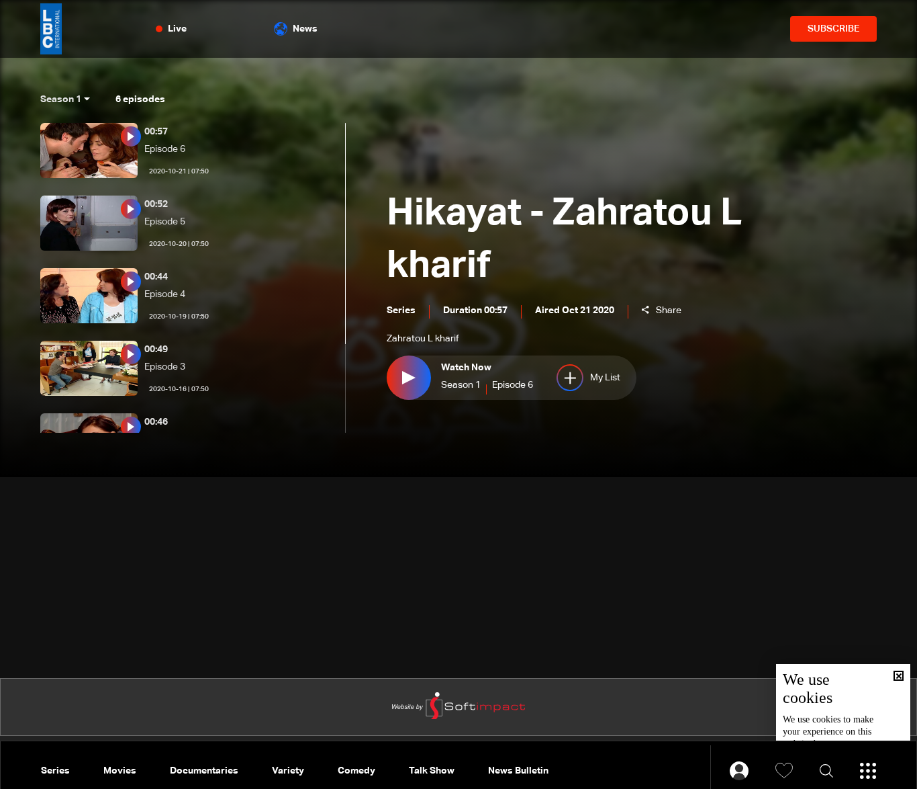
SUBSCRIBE (833, 29)
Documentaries (204, 771)
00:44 (156, 277)
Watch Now (466, 367)
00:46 (156, 422)
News (305, 29)
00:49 (156, 349)
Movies (119, 771)
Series (55, 771)
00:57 (156, 131)
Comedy (356, 771)
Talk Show (431, 771)
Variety (288, 771)
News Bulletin (518, 771)
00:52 (156, 204)
